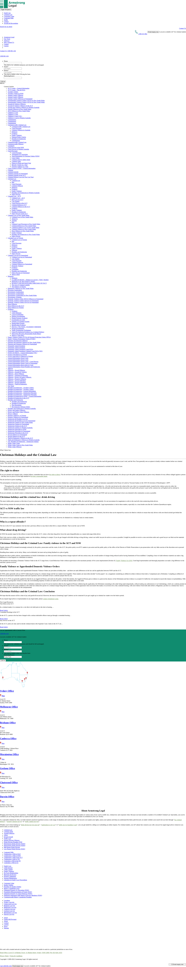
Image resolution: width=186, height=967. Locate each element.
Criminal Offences (17, 186)
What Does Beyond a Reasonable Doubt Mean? (26, 334)
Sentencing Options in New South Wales (20, 422)
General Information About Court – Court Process (23, 361)
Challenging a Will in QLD (12, 854)
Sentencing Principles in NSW (17, 429)
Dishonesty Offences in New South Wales (21, 288)
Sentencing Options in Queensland (18, 424)
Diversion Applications (15, 290)
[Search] (4, 47)
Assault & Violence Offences (17, 104)
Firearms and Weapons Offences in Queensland (22, 344)
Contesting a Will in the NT (12, 861)
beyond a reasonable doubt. (39, 476)
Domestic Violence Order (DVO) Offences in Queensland (25, 299)
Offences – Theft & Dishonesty (17, 384)
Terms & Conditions (16, 956)
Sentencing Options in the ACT (17, 426)
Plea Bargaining (16, 405)
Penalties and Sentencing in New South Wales (26, 234)
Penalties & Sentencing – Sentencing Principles (22, 393)
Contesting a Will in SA (11, 863)
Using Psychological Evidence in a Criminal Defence (28, 332)
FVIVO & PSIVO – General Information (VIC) (22, 353)
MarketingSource (9, 76)
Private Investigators (18, 328)
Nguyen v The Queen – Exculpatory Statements (26, 327)
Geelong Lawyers (9, 911)
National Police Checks (19, 137)
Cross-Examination (17, 314)
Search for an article (6, 26)
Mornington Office (9, 754)
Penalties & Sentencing (19, 139)
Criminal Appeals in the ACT (17, 175)
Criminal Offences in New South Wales (24, 229)
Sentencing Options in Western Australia (20, 427)
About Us (15, 219)
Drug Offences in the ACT (16, 306)
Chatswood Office (9, 782)
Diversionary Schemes (15, 297)
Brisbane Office (8, 722)
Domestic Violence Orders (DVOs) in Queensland (23, 300)
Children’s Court (13, 113)
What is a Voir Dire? (18, 335)
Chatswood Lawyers (10, 904)
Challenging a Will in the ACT (13, 857)
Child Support (8, 868)
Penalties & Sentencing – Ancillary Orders (21, 387)
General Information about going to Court (20, 365)
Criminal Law (8, 14)
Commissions (12, 119)
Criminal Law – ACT (14, 196)
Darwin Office (7, 796)
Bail (13, 182)
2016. (124, 560)
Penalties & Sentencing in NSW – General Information (24, 396)
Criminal (10, 170)
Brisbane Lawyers (9, 905)
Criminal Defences (17, 262)
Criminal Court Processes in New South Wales (26, 224)
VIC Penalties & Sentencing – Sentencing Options (23, 441)
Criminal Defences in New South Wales (24, 226)
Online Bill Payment (10, 919)
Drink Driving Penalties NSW (13, 842)
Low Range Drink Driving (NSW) (14, 849)
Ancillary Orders (13, 92)
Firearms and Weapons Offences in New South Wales (24, 342)
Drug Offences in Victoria (16, 307)
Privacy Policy (4, 956)
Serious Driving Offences (11, 840)
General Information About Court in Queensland (22, 363)
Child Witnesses (16, 313)
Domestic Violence (17, 266)
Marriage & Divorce (10, 875)
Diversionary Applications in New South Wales (22, 295)
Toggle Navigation (6, 9)
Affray (6, 835)
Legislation (15, 269)
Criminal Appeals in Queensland (18, 173)
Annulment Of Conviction (20, 154)
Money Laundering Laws (11, 888)
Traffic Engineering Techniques (21, 330)
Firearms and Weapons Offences (18, 340)
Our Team (7, 39)
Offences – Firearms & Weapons (18, 375)
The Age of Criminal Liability (21, 285)
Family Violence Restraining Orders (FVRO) (21, 339)
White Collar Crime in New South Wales (20, 445)
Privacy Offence (13, 414)
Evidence (14, 133)
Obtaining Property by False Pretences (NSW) (18, 893)
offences (10, 368)
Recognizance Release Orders (21, 407)
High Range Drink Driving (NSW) (14, 844)
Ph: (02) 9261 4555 (56, 952)
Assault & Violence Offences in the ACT (20, 106)
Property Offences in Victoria (17, 415)
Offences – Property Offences (17, 379)
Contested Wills (8, 18)
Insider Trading (8, 885)
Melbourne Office (9, 706)
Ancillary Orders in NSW (15, 93)
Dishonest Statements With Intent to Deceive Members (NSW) (23, 895)
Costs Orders (16, 158)
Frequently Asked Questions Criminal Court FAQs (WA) (25, 351)
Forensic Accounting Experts (20, 321)
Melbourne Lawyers (10, 907)
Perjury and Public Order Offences (18, 412)
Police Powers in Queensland (21, 273)
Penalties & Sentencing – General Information (22, 391)
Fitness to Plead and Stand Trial (21, 163)
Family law (7, 13)
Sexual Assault (8, 837)
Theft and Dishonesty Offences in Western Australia (24, 440)
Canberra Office (8, 738)
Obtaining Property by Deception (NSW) (16, 890)
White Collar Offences (15, 447)
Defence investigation (18, 316)
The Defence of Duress (19, 287)
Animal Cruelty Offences (15, 95)
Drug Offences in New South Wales (23, 231)
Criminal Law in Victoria (15, 238)
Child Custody (8, 869)
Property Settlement (10, 876)
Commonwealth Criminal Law (17, 125)
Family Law (7, 866)
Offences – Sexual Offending (17, 381)
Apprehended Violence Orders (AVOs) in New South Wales (26, 100)
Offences (14, 250)
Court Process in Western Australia (18, 149)
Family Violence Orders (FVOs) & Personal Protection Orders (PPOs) (29, 337)
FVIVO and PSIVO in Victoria (17, 354)
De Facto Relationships (11, 873)
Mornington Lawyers (10, 912)
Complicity (11, 146)
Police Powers (16, 194)
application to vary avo (48, 825)
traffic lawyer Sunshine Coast (68, 825)
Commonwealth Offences (15, 144)
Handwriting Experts (18, 323)
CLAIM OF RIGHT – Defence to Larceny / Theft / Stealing (30, 280)
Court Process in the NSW (16, 147)
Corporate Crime (9, 16)
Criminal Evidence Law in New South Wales (25, 227)
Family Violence (17, 135)
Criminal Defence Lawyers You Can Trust (21, 177)
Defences (14, 132)
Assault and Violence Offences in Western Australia (23, 107)
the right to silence (54, 474)
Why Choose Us (9, 42)
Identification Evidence (19, 325)
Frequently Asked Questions (16, 346)
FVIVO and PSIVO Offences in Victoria (20, 356)
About (6, 917)
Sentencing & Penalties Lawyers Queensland (21, 421)
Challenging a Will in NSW (12, 856)
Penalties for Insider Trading (12, 887)
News (5, 926)
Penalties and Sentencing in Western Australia (26, 193)
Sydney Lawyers (9, 902)
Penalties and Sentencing (19, 252)
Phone (6, 61)
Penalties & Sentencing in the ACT (18, 398)
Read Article (4, 610)
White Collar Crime (14, 443)
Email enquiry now (178, 964)
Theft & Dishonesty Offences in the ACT (20, 438)
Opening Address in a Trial (20, 166)
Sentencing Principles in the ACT (18, 433)
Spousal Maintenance (10, 878)
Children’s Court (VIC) (15, 116)
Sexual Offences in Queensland (17, 434)
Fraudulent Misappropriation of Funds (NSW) (18, 892)
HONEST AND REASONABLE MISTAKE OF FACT (29, 283)
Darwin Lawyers (9, 914)
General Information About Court (18, 358)
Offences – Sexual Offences (16, 370)
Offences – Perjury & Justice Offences (20, 377)
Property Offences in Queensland (18, 417)
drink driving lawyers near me (30, 825)
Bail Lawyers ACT (17, 200)
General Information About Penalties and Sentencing (24, 367)
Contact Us (182, 28)
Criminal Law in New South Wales (18, 215)
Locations (7, 900)
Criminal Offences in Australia (21, 130)
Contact (6, 21)
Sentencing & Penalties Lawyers (18, 419)
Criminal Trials (16, 161)
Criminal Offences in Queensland (22, 264)
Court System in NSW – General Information (21, 168)
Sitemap (6, 928)
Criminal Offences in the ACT (21, 206)
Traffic (6, 20)
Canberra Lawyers (9, 909)
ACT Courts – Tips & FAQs (16, 90)
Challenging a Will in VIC (12, 859)
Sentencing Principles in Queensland (19, 431)
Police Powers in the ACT (20, 213)
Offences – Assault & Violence (17, 372)
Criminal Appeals (13, 172)
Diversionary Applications (16, 292)
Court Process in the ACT (19, 203)
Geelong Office (7, 768)
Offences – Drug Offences (16, 374)
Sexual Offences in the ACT (16, 436)
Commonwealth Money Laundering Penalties (18, 897)
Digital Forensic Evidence (20, 318)
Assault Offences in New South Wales (19, 109)
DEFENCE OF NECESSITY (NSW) (23, 281)
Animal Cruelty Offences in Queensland (20, 99)
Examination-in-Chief (18, 320)
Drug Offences (12, 304)
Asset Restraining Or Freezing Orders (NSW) (26, 156)
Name (6, 66)
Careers (6, 46)
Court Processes (16, 128)
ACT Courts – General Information (18, 88)
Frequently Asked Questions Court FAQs (20, 349)
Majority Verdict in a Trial (19, 165)
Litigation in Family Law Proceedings (15, 880)
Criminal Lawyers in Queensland (18, 255)
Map (3, 696)
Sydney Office (7, 691)
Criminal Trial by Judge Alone (21, 159)
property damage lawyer (14, 821)
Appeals (14, 220)
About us (6, 40)
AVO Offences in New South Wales (19, 111)
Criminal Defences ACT (19, 205)
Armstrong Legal (9, 37)
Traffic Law (7, 838)
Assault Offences (9, 833)
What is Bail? (16, 274)
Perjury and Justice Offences (17, 410)
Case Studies (15, 201)
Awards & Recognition (11, 23)
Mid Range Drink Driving (12, 847)
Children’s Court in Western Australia (19, 118)
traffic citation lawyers (32, 821)
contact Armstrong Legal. (51, 599)
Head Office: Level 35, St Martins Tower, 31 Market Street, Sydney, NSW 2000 (25, 952)
